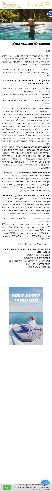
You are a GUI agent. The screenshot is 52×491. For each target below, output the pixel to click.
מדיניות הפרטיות (38, 489)
